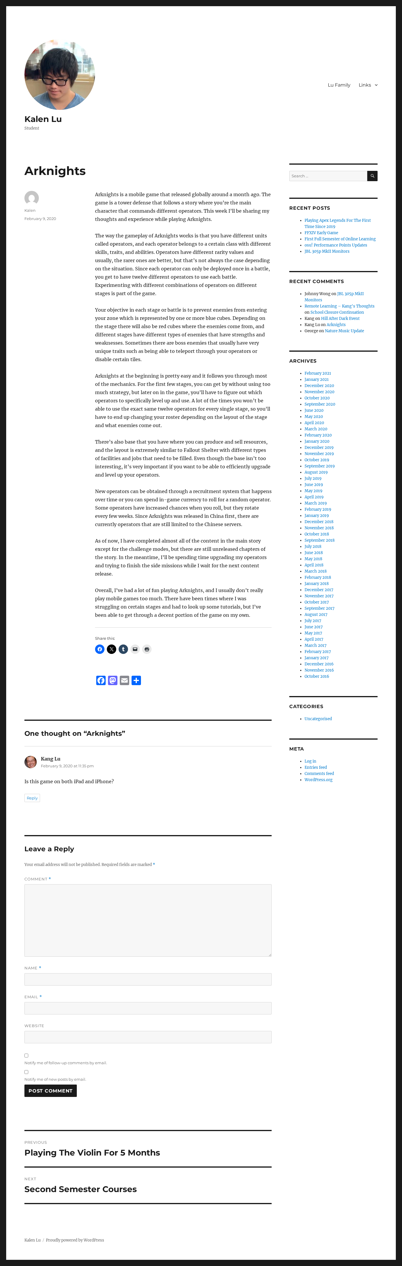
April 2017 (314, 639)
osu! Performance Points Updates (336, 245)
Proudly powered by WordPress (75, 1240)
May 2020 (314, 416)
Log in (310, 761)
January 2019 (317, 515)
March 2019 (316, 503)
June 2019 (314, 484)
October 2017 (317, 602)
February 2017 (318, 651)
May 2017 (313, 633)
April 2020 (314, 422)
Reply (32, 798)
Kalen (30, 210)
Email (33, 996)
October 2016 (317, 676)
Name (32, 968)
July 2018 (313, 546)
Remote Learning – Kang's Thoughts (340, 306)
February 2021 (318, 373)
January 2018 (317, 583)
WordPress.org (319, 779)
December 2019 (319, 447)
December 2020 (319, 385)
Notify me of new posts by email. (55, 1079)
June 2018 (314, 552)
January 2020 (317, 441)
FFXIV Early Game (321, 232)
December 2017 (319, 589)
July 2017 (313, 620)
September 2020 (320, 404)
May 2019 (314, 490)
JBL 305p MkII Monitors (327, 251)
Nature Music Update (344, 330)
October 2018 (317, 534)
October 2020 (317, 398)
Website (34, 1025)
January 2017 (317, 657)
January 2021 (317, 379)
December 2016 (319, 664)
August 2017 (316, 614)
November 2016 (319, 670)
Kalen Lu (43, 119)
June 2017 (314, 626)
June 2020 (314, 410)
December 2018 (319, 521)
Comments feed (319, 773)
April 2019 (314, 497)
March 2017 (316, 645)
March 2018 (316, 571)
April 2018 (314, 565)
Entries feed (316, 767)
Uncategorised (318, 718)
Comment (37, 879)
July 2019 (313, 478)
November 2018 (319, 527)
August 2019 (316, 472)
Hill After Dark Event (340, 318)
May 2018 (313, 558)
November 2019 (319, 453)
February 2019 (318, 509)
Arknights (336, 324)
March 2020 (316, 429)
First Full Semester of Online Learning (340, 239)
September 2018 (320, 540)
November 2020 (319, 391)
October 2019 (317, 459)
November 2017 (319, 596)
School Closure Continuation (337, 312)
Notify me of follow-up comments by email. (65, 1062)
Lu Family (339, 85)
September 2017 (320, 608)
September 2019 (320, 466)
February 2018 (318, 577)
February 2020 (318, 435)
